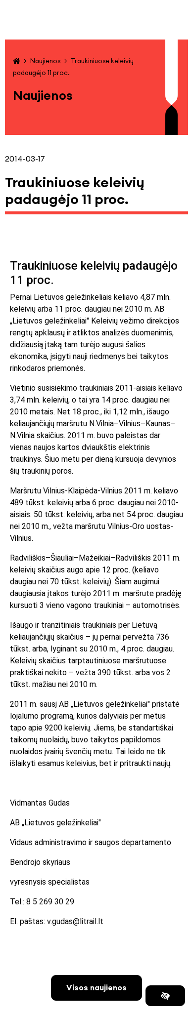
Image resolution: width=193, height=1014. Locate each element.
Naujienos (45, 61)
